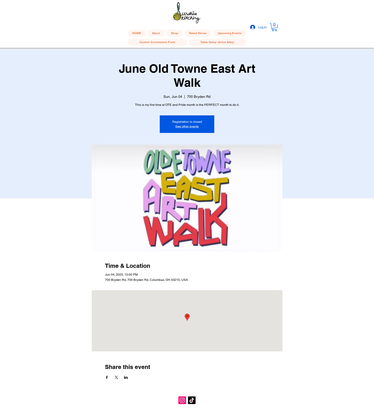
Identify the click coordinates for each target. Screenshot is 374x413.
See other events (187, 126)
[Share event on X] (116, 377)
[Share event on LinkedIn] (126, 377)
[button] (274, 27)
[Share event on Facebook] (107, 377)
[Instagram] (182, 400)
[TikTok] (192, 400)
